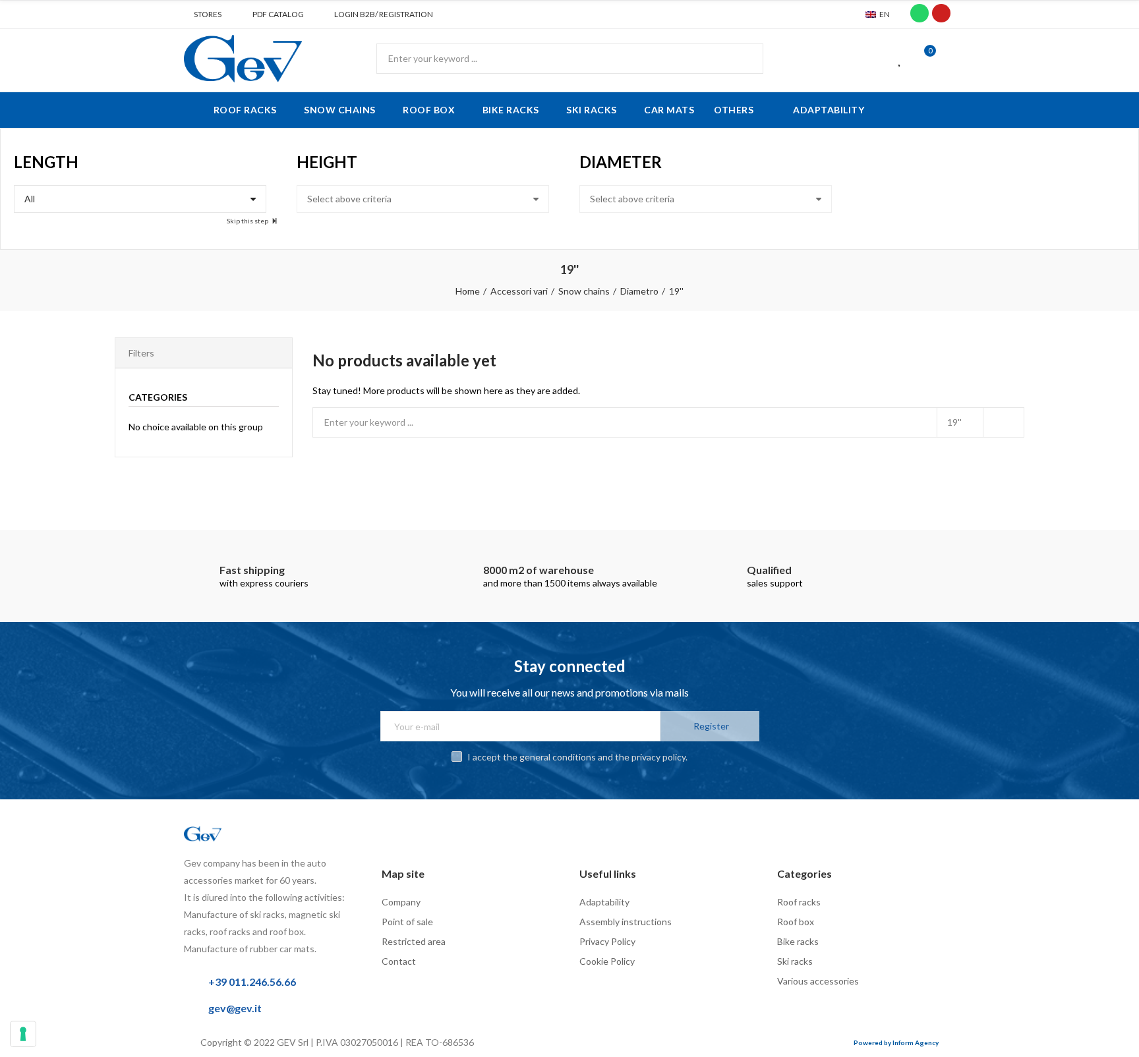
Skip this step (248, 221)
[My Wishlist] (900, 58)
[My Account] (948, 58)
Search (742, 58)
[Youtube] (941, 13)
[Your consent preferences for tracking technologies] (23, 1033)
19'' (954, 422)
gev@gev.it (235, 1008)
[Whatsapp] (919, 13)
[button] (202, 14)
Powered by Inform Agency (896, 1042)
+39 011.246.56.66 (252, 981)
